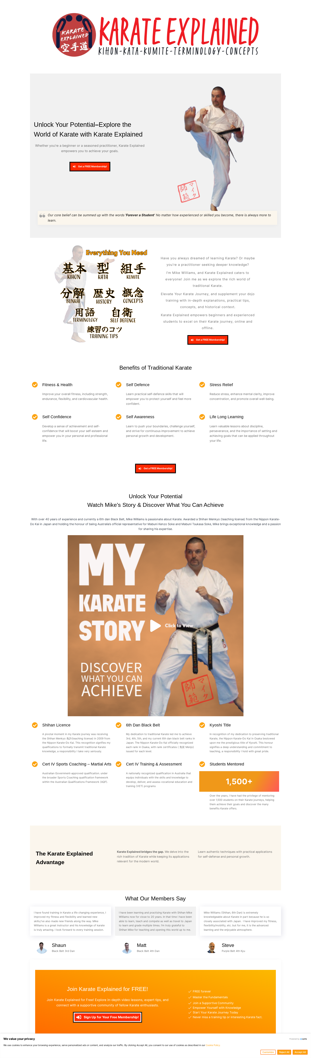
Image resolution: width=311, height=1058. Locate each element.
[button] (155, 625)
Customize (268, 1052)
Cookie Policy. (213, 1045)
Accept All (300, 1052)
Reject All (284, 1052)
